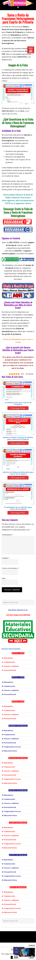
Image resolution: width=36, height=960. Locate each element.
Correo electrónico (10, 568)
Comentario (7, 535)
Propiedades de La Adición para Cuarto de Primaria (18, 508)
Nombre (6, 558)
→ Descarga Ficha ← (18, 408)
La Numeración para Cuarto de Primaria (18, 403)
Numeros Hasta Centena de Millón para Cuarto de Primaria (18, 438)
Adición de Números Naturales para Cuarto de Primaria (18, 473)
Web (3, 578)
